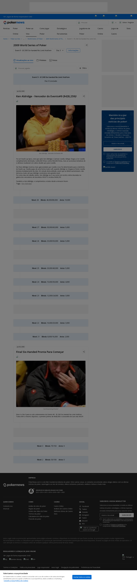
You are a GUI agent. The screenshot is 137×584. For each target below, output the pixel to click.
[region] (68, 577)
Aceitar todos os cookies (82, 577)
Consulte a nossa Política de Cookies (16, 581)
